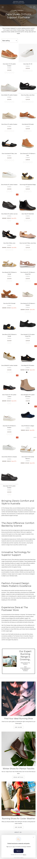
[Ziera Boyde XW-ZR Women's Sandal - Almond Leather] (7, 281)
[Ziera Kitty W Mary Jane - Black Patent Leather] (6, 250)
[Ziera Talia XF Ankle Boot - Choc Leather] (30, 220)
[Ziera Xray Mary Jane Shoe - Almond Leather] (24, 101)
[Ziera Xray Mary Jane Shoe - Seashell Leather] (28, 101)
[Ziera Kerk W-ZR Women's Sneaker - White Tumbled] (7, 434)
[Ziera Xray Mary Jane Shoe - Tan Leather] (26, 101)
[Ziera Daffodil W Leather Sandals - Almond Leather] (9, 372)
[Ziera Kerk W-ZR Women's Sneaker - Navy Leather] (11, 434)
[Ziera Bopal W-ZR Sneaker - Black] (26, 372)
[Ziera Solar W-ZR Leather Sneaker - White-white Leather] (10, 494)
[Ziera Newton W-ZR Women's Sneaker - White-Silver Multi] (25, 312)
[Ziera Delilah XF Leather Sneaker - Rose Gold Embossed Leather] (7, 101)
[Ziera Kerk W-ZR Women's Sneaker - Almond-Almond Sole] (9, 434)
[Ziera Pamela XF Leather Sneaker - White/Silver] (7, 191)
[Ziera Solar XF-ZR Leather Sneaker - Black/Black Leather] (9, 72)
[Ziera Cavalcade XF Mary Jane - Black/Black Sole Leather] (13, 160)
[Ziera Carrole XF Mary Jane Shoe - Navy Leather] (30, 250)
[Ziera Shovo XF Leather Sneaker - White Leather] (5, 131)
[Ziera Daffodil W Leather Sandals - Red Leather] (7, 372)
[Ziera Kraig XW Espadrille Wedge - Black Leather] (28, 191)
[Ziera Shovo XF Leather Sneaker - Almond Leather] (13, 131)
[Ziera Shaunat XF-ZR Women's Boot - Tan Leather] (23, 162)
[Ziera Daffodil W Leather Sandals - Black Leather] (11, 372)
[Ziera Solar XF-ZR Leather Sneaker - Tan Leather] (7, 72)
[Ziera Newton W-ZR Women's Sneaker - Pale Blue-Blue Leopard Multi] (27, 312)
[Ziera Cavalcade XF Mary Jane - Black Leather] (5, 160)
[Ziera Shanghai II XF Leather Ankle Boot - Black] (28, 403)
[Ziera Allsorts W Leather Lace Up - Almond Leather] (10, 220)
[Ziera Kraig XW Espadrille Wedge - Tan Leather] (30, 191)
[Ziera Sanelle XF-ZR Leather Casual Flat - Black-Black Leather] (26, 343)
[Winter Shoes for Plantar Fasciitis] (18, 749)
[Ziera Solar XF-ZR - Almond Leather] (27, 70)
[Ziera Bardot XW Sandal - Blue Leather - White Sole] (26, 131)
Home (15, 10)
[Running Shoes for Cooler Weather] (18, 799)
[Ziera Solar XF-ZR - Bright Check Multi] (31, 70)
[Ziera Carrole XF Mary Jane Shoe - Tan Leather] (28, 250)
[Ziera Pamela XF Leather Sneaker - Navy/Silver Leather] (11, 191)
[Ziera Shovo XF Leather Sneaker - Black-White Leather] (11, 131)
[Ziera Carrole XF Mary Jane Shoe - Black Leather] (26, 250)
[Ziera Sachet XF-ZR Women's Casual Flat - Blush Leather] (27, 281)
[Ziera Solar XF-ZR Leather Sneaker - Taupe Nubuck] (11, 72)
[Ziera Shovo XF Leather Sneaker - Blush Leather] (7, 131)
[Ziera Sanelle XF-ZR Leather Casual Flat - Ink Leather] (28, 343)
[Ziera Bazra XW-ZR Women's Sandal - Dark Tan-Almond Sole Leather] (8, 343)
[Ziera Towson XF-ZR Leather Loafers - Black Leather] (8, 403)
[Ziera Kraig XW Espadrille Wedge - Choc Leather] (26, 191)
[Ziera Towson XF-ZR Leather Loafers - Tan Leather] (10, 403)
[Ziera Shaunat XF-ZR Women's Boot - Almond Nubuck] (29, 162)
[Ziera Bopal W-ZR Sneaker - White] (28, 372)
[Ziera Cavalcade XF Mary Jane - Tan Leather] (9, 160)
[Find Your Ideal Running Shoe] (18, 699)
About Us (18, 832)
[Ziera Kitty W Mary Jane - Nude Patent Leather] (12, 250)
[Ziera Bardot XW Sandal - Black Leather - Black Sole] (30, 131)
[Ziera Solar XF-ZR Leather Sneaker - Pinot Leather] (13, 72)
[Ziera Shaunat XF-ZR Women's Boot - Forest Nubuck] (31, 162)
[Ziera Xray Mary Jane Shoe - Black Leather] (22, 101)
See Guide (18, 727)
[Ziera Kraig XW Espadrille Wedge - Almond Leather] (24, 191)
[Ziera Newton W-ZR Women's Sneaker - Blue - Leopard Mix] (29, 312)
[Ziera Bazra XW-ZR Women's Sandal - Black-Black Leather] (10, 343)
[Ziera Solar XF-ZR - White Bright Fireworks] (29, 70)
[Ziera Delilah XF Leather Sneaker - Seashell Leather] (11, 101)
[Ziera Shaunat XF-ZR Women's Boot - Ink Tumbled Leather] (25, 162)
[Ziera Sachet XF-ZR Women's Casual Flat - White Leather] (25, 281)
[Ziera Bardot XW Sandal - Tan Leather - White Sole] (24, 131)
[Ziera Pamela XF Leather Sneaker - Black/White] (9, 191)
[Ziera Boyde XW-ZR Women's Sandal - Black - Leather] (11, 281)
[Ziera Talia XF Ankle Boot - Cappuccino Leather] (28, 220)
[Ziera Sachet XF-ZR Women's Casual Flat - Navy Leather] (29, 281)
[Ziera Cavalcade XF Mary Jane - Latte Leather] (7, 160)
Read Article (18, 777)
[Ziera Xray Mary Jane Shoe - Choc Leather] (32, 101)
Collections (20, 10)
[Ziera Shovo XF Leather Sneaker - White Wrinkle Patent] (9, 131)
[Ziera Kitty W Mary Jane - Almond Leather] (8, 250)
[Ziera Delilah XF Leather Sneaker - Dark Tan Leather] (13, 101)
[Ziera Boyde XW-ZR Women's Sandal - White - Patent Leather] (9, 281)
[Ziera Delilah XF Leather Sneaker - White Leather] (5, 101)
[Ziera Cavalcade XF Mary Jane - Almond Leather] (11, 160)
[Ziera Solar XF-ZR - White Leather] (23, 70)
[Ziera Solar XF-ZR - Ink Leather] (25, 70)
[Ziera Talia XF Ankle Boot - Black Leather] (24, 220)
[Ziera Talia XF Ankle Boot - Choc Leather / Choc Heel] (26, 220)
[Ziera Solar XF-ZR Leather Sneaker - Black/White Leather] (5, 72)
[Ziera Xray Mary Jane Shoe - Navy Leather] (30, 101)
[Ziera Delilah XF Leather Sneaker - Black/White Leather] (9, 101)
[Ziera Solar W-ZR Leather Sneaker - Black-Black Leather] (8, 494)
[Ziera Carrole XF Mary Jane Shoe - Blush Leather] (24, 250)
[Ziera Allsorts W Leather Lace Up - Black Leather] (8, 220)
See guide (18, 827)
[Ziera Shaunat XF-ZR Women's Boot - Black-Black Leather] (27, 162)
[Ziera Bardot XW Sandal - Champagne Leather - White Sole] (28, 131)
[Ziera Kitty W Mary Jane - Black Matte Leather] (10, 250)
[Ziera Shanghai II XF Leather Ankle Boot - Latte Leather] (26, 403)
